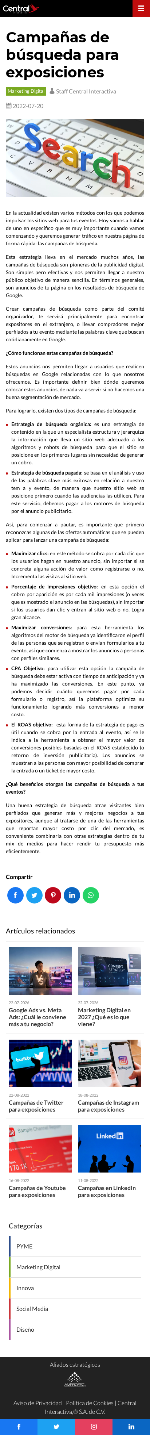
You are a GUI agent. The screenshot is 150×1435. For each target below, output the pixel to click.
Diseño (25, 1329)
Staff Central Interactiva (85, 91)
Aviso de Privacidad (37, 1402)
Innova (25, 1287)
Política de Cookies (90, 1402)
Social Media (32, 1308)
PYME (24, 1246)
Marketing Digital (26, 91)
